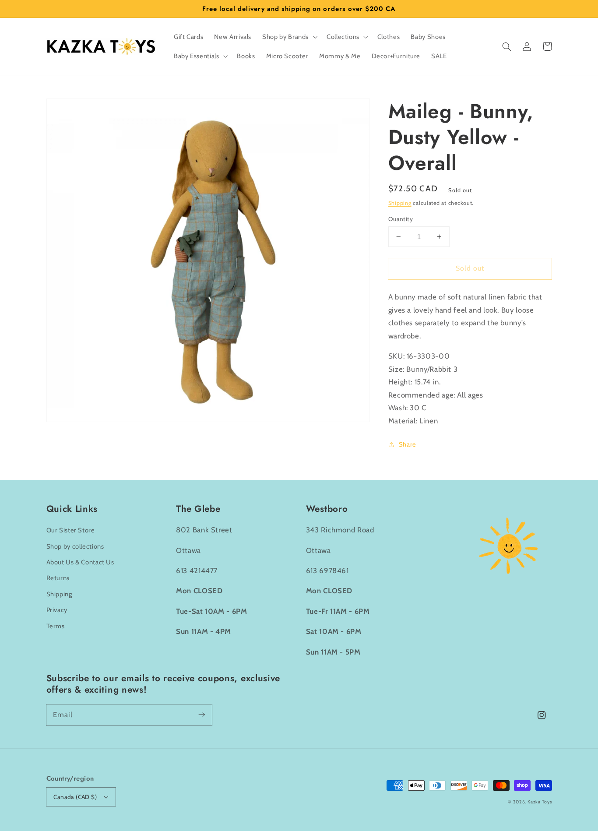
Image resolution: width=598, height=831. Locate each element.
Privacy (56, 610)
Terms (55, 626)
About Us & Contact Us (80, 562)
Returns (58, 578)
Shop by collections (75, 546)
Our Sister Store (70, 530)
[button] (507, 46)
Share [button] (407, 444)
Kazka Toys (540, 802)
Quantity (400, 218)
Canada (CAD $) (75, 796)
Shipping (400, 202)
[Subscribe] (201, 714)
